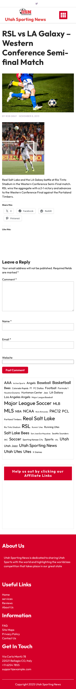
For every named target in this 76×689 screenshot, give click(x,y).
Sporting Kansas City (33, 439)
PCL (65, 411)
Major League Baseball (42, 397)
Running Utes (51, 427)
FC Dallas (38, 388)
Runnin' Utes (37, 427)
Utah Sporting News (25, 19)
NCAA (28, 411)
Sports (49, 439)
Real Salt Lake (39, 418)
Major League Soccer (28, 403)
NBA (18, 411)
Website (7, 357)
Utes (27, 451)
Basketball (61, 382)
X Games (37, 452)
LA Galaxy (56, 392)
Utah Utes (13, 451)
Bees (7, 388)
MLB (56, 403)
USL (56, 439)
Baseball (44, 382)
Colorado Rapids (20, 388)
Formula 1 (63, 388)
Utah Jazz (11, 446)
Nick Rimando (42, 412)
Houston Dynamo (12, 392)
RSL (26, 426)
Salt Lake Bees (16, 432)
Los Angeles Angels (17, 397)
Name (7, 321)
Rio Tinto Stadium (12, 427)
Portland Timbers (12, 419)
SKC (6, 439)
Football (50, 388)
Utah (64, 438)
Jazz (46, 392)
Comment (9, 279)
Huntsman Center (31, 392)
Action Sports (19, 383)
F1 (31, 388)
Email (6, 339)
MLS (9, 410)
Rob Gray (11, 116)
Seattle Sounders (60, 433)
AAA (8, 382)
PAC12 (55, 411)
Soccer (15, 439)
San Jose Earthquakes (41, 433)
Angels (31, 383)
